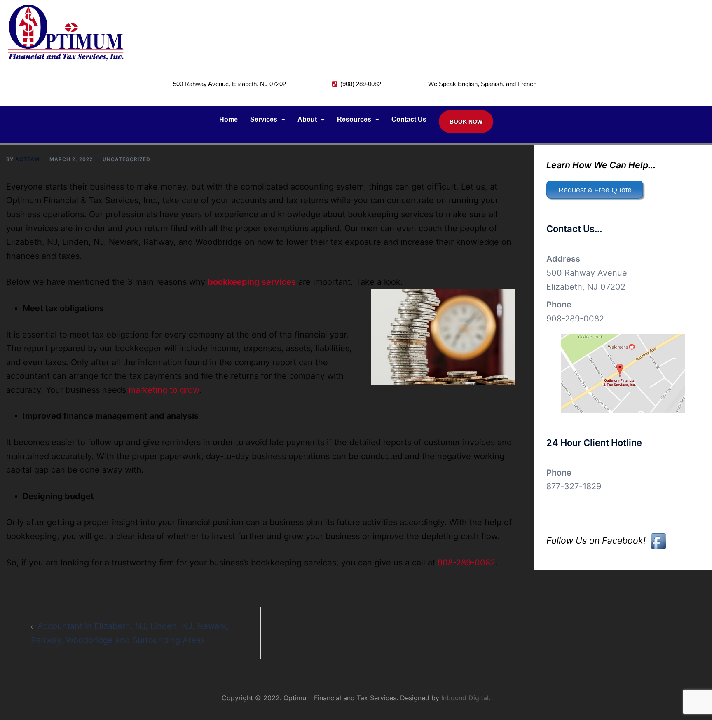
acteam (27, 159)
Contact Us (408, 119)
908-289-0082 (466, 563)
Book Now (466, 121)
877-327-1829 (573, 486)
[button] (267, 119)
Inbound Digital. (465, 698)
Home (228, 119)
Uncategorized (126, 159)
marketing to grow (164, 390)
